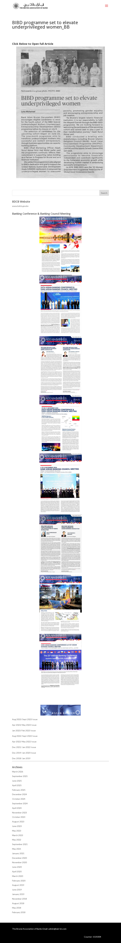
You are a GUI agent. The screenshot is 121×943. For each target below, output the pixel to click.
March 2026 (17, 771)
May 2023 (16, 830)
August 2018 (18, 903)
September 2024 (20, 803)
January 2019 (18, 894)
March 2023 (17, 835)
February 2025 (18, 790)
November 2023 (19, 812)
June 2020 (17, 867)
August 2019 (18, 885)
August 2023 (18, 821)
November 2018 (19, 898)
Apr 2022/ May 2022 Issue (24, 741)
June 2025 (17, 780)
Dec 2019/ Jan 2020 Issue (24, 752)
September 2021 (20, 844)
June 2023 (17, 826)
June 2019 (17, 889)
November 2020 (19, 862)
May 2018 (16, 907)
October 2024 (18, 799)
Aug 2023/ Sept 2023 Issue (24, 719)
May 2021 (16, 849)
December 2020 (19, 858)
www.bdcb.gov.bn (20, 206)
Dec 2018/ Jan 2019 (21, 758)
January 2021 (18, 853)
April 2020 (17, 871)
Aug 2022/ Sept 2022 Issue (24, 736)
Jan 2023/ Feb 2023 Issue (24, 730)
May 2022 (16, 839)
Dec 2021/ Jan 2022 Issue (24, 747)
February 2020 (18, 880)
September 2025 (20, 776)
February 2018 (18, 912)
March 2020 (17, 876)
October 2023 (18, 817)
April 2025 (17, 785)
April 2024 (17, 808)
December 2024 (19, 794)
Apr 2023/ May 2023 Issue (24, 725)
